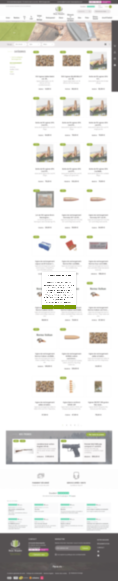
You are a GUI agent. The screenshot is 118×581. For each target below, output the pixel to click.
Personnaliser (59, 307)
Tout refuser (47, 307)
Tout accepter (70, 307)
